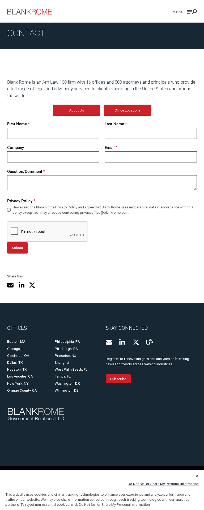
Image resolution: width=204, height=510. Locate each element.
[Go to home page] (29, 12)
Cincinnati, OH (18, 355)
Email (111, 147)
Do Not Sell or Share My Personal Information (163, 484)
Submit (17, 248)
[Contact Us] (109, 342)
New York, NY (17, 383)
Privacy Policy (21, 201)
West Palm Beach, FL (71, 369)
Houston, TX (17, 369)
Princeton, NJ (65, 355)
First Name (18, 124)
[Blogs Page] (149, 342)
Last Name (116, 124)
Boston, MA (16, 341)
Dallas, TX (15, 362)
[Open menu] (185, 11)
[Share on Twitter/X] (32, 285)
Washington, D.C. (68, 383)
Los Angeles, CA (20, 376)
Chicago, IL (15, 348)
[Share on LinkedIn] (21, 285)
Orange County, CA (22, 390)
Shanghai (62, 362)
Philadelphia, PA (67, 341)
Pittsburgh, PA (66, 348)
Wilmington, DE (66, 390)
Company (15, 147)
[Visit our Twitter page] (136, 342)
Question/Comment (26, 171)
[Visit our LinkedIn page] (122, 342)
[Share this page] (10, 285)
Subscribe (118, 379)
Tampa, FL (63, 376)
